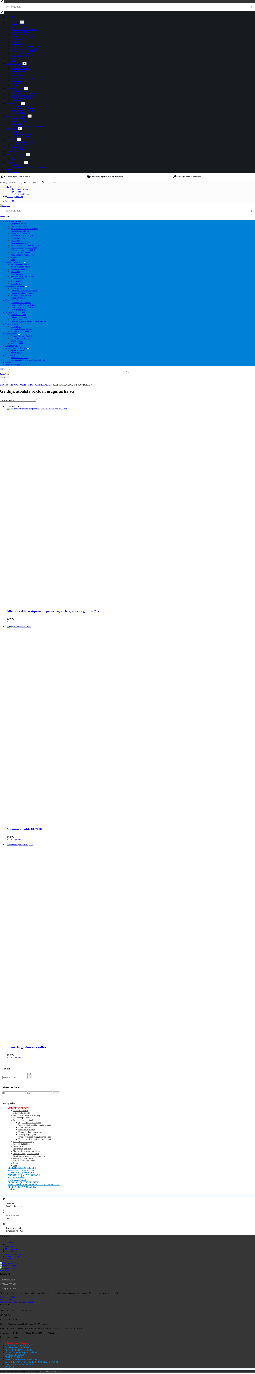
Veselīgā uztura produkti (21, 302)
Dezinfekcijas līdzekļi (20, 231)
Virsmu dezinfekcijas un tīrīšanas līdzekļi (28, 360)
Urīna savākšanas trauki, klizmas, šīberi (34, 1137)
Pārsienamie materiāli (19, 243)
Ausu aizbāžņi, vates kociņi (22, 255)
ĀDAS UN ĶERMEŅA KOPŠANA (24, 1175)
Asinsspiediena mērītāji (20, 264)
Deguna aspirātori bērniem (22, 293)
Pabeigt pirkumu (21, 194)
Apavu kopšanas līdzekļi (15, 348)
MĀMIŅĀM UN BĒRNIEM (21, 1170)
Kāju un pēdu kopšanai (20, 317)
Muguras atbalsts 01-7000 (24, 829)
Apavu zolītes (16, 353)
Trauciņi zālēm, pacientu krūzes (24, 248)
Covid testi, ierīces (18, 224)
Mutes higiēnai (11, 324)
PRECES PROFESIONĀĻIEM (22, 1187)
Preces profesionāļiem (14, 355)
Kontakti (9, 1244)
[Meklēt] (29, 1076)
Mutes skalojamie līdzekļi (21, 329)
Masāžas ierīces (17, 279)
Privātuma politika (7, 1297)
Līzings (8, 1259)
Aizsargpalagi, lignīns (27, 1134)
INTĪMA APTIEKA (17, 1180)
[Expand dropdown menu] (22, 187)
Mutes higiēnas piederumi (21, 331)
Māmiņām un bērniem (14, 286)
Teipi (13, 259)
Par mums (9, 1242)
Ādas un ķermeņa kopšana (16, 312)
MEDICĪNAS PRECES (18, 385)
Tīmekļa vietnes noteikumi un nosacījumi (17, 1302)
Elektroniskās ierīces (13, 262)
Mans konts (14, 187)
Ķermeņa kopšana (18, 314)
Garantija (9, 1247)
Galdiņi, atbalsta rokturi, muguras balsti (34, 1125)
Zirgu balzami (16, 319)
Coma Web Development (51, 1371)
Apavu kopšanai (17, 350)
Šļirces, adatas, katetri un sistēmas (25, 245)
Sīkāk (9, 621)
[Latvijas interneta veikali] (11, 1263)
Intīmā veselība (17, 343)
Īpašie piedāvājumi (13, 365)
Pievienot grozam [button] (14, 839)
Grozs (17, 192)
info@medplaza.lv (7, 1280)
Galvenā (4, 385)
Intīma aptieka (11, 334)
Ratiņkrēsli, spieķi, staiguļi (22, 236)
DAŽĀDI (12, 1189)
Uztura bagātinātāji (13, 300)
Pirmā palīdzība (24, 1127)
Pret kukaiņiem (11, 345)
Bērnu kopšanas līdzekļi (21, 295)
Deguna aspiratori (18, 269)
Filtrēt (56, 1093)
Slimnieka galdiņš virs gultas (26, 1047)
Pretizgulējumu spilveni (20, 252)
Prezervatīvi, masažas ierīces (22, 336)
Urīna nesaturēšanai (26, 1130)
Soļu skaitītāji (16, 281)
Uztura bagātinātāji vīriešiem (23, 307)
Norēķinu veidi (11, 1249)
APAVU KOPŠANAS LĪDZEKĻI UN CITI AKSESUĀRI (34, 1184)
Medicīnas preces (12, 221)
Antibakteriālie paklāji (20, 357)
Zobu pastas (16, 326)
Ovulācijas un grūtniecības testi (24, 291)
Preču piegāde (11, 1251)
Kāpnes (14, 257)
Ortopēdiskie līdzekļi (19, 226)
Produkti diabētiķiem (19, 238)
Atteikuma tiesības (13, 1254)
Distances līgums (12, 1256)
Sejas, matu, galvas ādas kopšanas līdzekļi (28, 322)
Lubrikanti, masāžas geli (21, 338)
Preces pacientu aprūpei (20, 233)
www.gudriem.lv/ (7, 1268)
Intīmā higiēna (17, 341)
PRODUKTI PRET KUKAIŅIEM (23, 1182)
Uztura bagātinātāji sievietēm (23, 305)
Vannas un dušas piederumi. (30, 1132)
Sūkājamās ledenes (18, 310)
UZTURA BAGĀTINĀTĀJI (21, 1173)
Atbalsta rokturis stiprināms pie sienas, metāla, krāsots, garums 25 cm (54, 611)
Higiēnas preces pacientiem (29, 1122)
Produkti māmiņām (19, 288)
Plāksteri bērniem (18, 298)
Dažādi (8, 362)
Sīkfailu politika (6, 1299)
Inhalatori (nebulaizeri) (20, 267)
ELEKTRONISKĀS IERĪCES (22, 1168)
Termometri (15, 240)
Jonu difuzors (16, 283)
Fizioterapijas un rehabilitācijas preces (26, 250)
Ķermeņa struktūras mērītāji (22, 276)
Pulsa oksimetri (17, 274)
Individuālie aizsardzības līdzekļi (24, 228)
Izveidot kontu (21, 189)
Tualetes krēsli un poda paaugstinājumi (34, 1139)
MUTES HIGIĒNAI (17, 1177)
